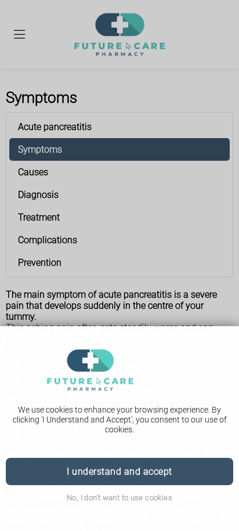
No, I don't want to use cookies (119, 497)
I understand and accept (119, 471)
